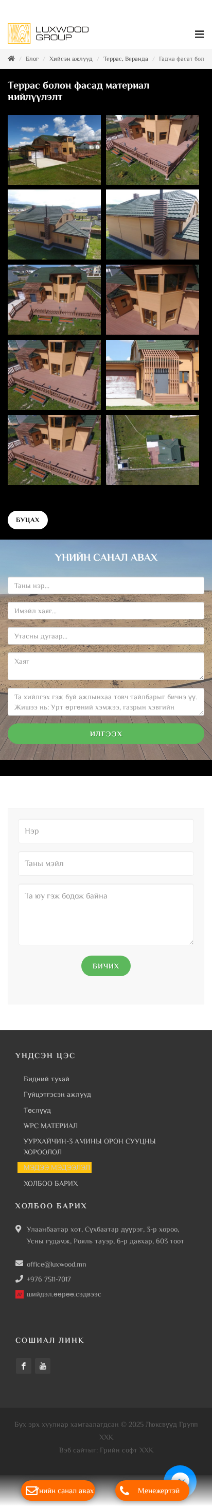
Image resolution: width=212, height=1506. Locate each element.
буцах (28, 520)
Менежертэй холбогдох (159, 1493)
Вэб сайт (73, 1450)
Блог (32, 58)
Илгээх (106, 734)
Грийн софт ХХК (126, 1450)
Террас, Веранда (125, 58)
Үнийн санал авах (64, 1490)
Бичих (106, 966)
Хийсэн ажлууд (71, 58)
